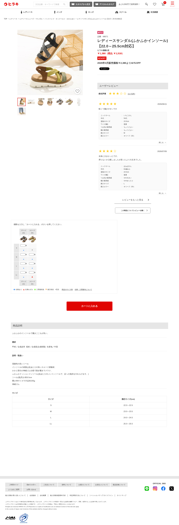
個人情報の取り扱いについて (15, 495)
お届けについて (84, 485)
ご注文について (48, 485)
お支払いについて (101, 485)
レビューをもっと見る (132, 200)
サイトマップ (121, 495)
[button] (81, 65)
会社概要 (43, 495)
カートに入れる (89, 306)
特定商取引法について (77, 495)
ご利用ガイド (13, 485)
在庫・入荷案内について (83, 289)
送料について (66, 485)
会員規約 (33, 495)
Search (64, 4)
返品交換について (119, 485)
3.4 (129, 94)
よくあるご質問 (13, 489)
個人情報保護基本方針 (58, 495)
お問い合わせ (31, 489)
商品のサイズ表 (67, 289)
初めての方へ (31, 485)
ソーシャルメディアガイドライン (101, 495)
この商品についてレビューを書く (133, 210)
